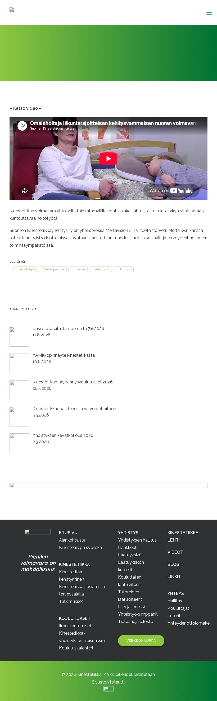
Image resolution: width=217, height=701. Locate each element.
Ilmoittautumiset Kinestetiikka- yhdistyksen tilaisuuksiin (82, 633)
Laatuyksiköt (130, 554)
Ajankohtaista (48, 65)
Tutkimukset (71, 601)
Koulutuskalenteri (76, 647)
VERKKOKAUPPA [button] (141, 641)
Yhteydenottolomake (189, 623)
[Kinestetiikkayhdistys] (38, 12)
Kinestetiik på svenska (80, 547)
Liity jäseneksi (131, 606)
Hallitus (175, 600)
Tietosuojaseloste (135, 621)
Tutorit (174, 615)
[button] (207, 12)
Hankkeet (127, 547)
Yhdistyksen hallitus (137, 540)
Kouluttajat (178, 608)
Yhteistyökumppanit (138, 614)
